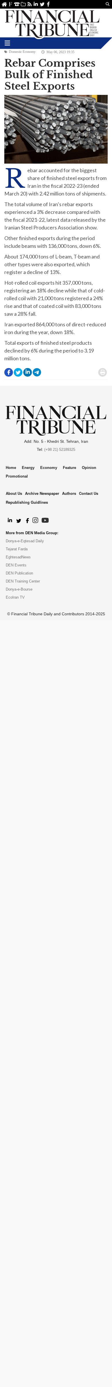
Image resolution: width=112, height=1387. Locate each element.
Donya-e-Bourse (19, 589)
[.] (9, 521)
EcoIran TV (15, 597)
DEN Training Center (23, 581)
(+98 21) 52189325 (59, 449)
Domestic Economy (22, 52)
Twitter (42, 4)
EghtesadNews (18, 557)
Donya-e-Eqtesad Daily (25, 541)
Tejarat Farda (17, 549)
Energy (28, 467)
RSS (29, 4)
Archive (23, 4)
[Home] (52, 23)
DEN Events (16, 565)
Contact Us (16, 4)
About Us (10, 4)
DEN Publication (19, 573)
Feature (69, 467)
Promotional (17, 476)
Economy (48, 467)
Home (4, 4)
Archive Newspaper (42, 493)
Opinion (89, 467)
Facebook (48, 4)
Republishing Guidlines (27, 502)
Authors (69, 493)
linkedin (35, 4)
